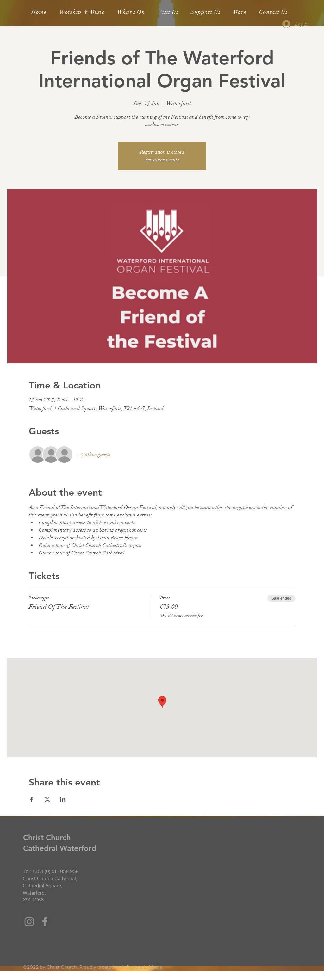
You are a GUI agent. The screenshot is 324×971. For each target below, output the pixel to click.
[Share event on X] (47, 799)
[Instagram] (29, 921)
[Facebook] (45, 921)
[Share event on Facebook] (32, 799)
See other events (162, 159)
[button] (82, 12)
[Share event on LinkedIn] (63, 799)
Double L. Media (144, 967)
